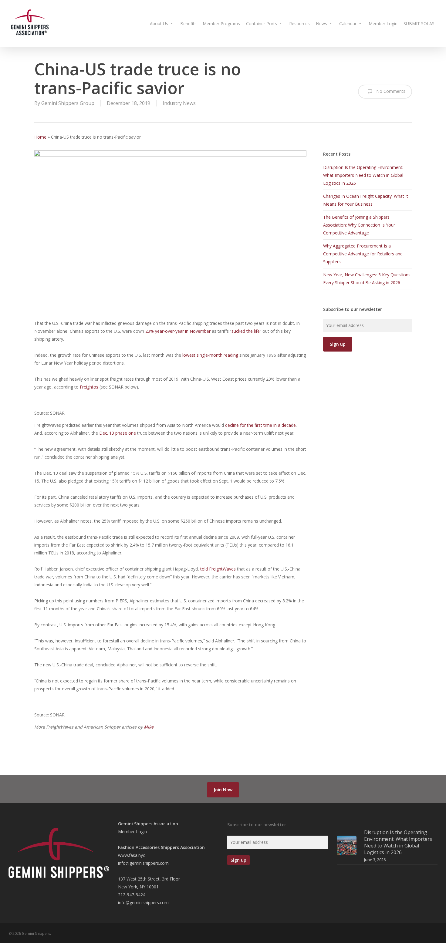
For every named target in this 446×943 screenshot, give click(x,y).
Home (40, 137)
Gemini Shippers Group (67, 103)
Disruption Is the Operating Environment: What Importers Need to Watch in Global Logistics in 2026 (363, 175)
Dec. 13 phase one (117, 433)
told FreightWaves (218, 569)
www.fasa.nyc (131, 855)
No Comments (390, 91)
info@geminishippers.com (143, 863)
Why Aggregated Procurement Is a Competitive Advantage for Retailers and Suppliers (363, 253)
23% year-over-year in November (177, 331)
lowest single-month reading (209, 355)
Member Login (132, 831)
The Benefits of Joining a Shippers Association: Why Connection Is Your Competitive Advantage (359, 225)
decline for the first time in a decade (260, 425)
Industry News (179, 103)
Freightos (88, 387)
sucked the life (245, 331)
